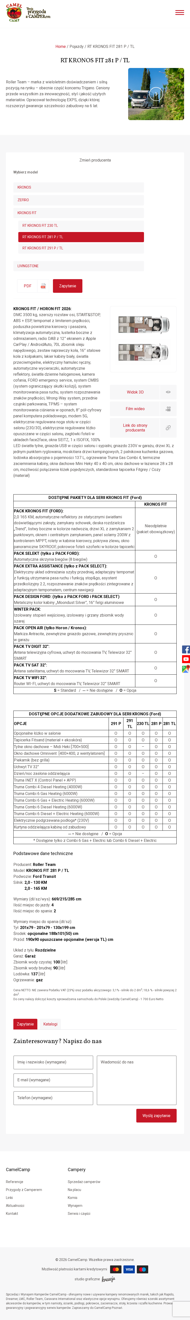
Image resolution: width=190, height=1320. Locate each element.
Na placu (74, 1190)
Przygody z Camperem (24, 1190)
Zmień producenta (95, 160)
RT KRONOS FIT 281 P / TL (43, 237)
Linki (9, 1198)
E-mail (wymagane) (33, 1080)
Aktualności (15, 1206)
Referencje (14, 1182)
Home (60, 46)
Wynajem (75, 1206)
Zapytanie (67, 286)
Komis (72, 1198)
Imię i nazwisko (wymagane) (41, 1062)
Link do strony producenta (135, 427)
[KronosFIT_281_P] (143, 336)
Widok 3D (135, 392)
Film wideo (135, 408)
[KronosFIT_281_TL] (143, 364)
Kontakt (12, 1214)
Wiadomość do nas (117, 1062)
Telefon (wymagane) (34, 1097)
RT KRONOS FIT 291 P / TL (43, 248)
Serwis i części (79, 1214)
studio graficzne (87, 1279)
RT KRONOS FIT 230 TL (40, 226)
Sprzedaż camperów (84, 1182)
